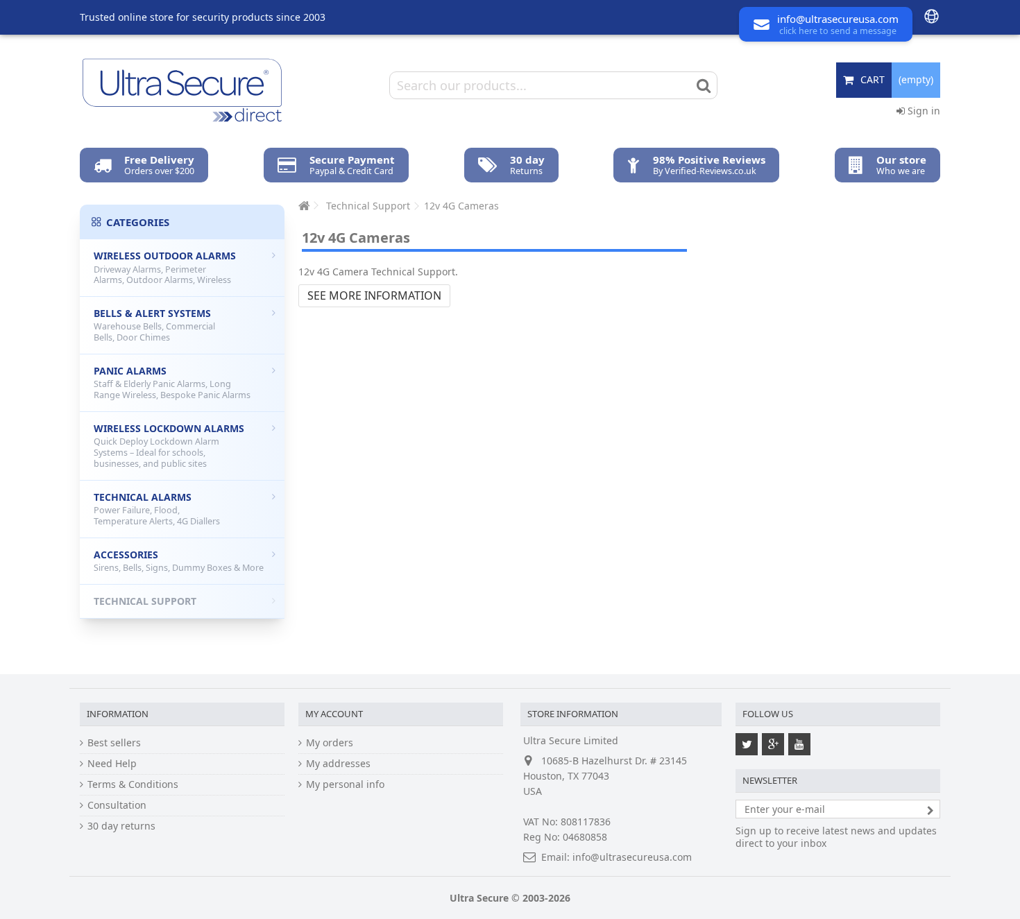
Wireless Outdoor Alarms (165, 267)
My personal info (345, 784)
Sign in (922, 110)
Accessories (179, 561)
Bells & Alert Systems (154, 325)
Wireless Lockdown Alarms (169, 446)
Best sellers (114, 743)
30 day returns (121, 826)
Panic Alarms (172, 382)
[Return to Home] (302, 205)
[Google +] (773, 744)
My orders (329, 743)
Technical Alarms (157, 508)
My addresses (338, 763)
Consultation (116, 805)
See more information (374, 295)
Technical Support (145, 601)
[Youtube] (799, 744)
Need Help (112, 763)
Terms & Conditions (132, 784)
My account (334, 713)
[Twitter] (747, 744)
